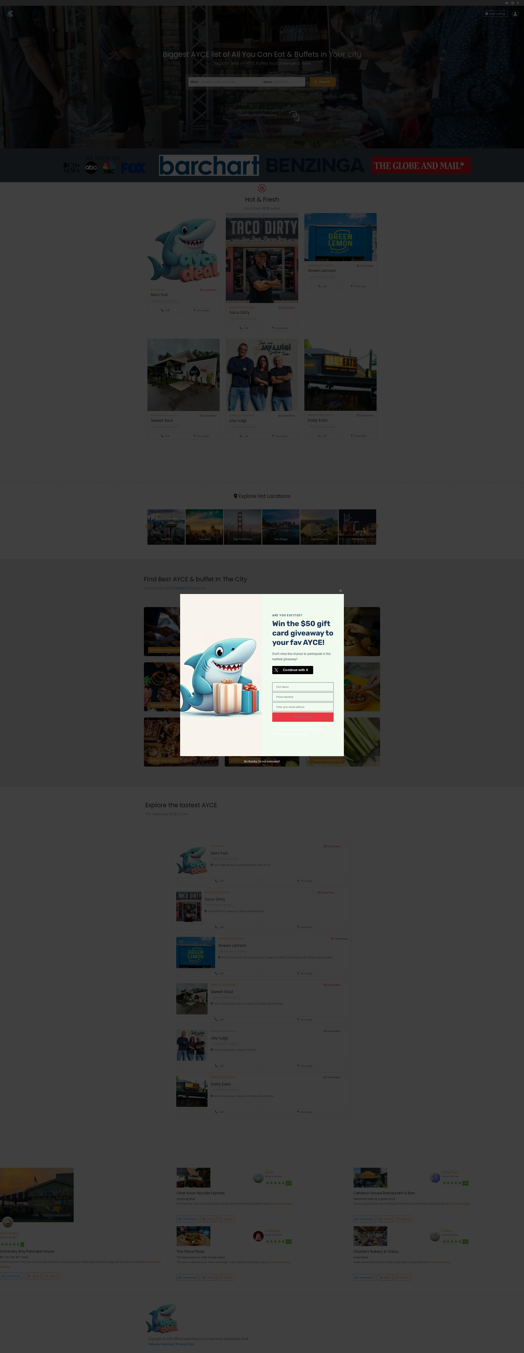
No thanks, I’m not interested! (262, 761)
